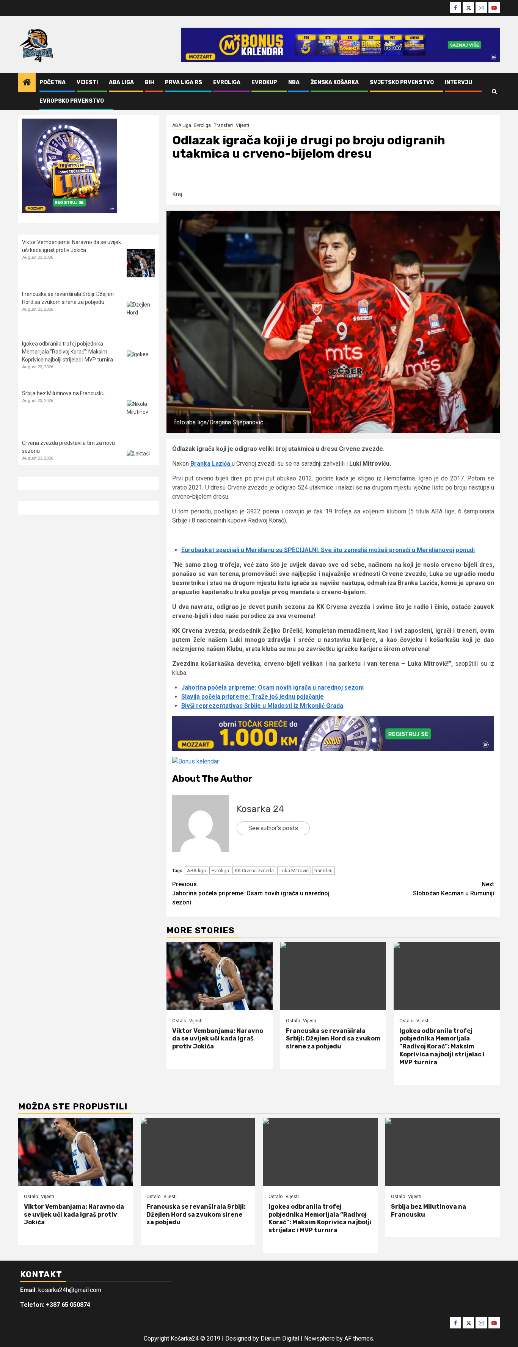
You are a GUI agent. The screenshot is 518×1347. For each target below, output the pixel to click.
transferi (323, 870)
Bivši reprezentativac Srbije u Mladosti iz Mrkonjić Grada (262, 705)
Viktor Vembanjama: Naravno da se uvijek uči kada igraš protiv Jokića (217, 1038)
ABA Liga (121, 82)
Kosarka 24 (260, 809)
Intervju (458, 82)
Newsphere (319, 1338)
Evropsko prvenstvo (71, 101)
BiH (149, 82)
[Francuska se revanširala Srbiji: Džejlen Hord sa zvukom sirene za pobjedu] (333, 976)
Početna (52, 82)
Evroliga (226, 82)
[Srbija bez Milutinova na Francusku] (141, 414)
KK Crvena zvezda (254, 870)
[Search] (494, 91)
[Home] (27, 83)
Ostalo (179, 1020)
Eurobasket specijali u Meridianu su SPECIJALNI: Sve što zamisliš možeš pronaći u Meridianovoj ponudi (328, 550)
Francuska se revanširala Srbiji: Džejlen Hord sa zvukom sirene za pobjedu (333, 1038)
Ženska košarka (335, 82)
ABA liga (196, 870)
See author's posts (273, 828)
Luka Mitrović (294, 870)
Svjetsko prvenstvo (402, 82)
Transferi (223, 125)
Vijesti (87, 82)
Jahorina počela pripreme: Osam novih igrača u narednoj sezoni (272, 687)
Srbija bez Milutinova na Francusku (63, 393)
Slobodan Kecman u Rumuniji (453, 889)
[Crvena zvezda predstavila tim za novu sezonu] (141, 463)
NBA (294, 82)
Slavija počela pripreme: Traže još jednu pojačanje (252, 696)
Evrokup (264, 82)
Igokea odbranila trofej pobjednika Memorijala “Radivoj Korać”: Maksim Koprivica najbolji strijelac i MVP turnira (442, 1046)
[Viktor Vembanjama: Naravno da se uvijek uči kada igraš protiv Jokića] (219, 976)
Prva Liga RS (183, 82)
